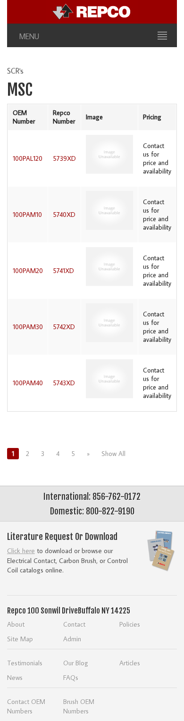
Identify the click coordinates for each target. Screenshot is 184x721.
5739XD (64, 158)
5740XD (64, 214)
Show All (113, 453)
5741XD (63, 270)
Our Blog (75, 662)
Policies (129, 624)
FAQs (70, 677)
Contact (74, 624)
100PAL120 (27, 158)
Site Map (20, 638)
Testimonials (24, 662)
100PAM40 (28, 383)
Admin (72, 638)
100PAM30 (28, 327)
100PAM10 (27, 214)
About (16, 624)
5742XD (64, 327)
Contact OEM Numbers (26, 706)
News (15, 677)
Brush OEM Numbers (78, 706)
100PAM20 (28, 270)
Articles (129, 662)
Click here (21, 550)
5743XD (64, 383)
